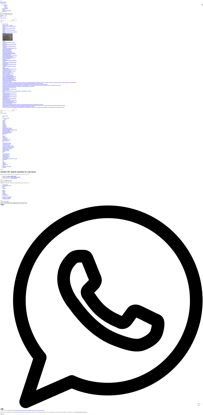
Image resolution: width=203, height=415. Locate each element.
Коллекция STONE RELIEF (8, 131)
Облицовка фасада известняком (18, 105)
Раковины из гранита (6, 86)
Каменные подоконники (7, 196)
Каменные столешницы (7, 197)
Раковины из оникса (14, 86)
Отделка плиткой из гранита (8, 106)
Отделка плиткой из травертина (18, 106)
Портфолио (5, 59)
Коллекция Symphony (6, 130)
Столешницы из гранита (7, 82)
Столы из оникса (45, 85)
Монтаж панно (48, 107)
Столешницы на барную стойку (58, 82)
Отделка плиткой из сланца (29, 106)
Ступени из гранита (36, 84)
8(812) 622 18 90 (3, 15)
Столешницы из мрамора (25, 82)
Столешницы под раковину (21, 104)
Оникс (4, 122)
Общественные (5, 137)
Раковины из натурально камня (8, 147)
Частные (4, 135)
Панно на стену (5, 104)
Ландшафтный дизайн (7, 139)
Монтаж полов (24, 107)
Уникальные (5, 138)
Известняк (4, 126)
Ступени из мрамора (43, 84)
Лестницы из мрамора (14, 84)
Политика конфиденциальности (21, 410)
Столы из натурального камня (8, 145)
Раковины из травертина (29, 86)
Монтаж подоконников (18, 107)
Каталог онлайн (6, 25)
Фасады (4, 136)
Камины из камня (6, 150)
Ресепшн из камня (6, 149)
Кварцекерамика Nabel (7, 132)
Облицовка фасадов (6, 154)
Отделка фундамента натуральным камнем (57, 105)
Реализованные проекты (7, 185)
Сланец (4, 124)
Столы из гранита (38, 85)
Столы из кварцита (24, 85)
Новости (6, 5)
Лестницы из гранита (6, 84)
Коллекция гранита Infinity (7, 128)
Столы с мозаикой (51, 85)
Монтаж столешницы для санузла (33, 107)
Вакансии (6, 7)
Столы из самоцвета (31, 85)
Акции (5, 119)
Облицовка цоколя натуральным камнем (42, 105)
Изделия (4, 186)
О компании (5, 4)
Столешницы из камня (7, 142)
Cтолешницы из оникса (48, 82)
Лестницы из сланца (22, 84)
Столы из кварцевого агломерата (15, 85)
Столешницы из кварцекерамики (70, 82)
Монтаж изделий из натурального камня (10, 158)
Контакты (4, 11)
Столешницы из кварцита (16, 82)
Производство (5, 8)
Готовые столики (57, 85)
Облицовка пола (6, 155)
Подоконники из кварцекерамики (37, 83)
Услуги (4, 151)
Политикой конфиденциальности (81, 412)
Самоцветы (5, 194)
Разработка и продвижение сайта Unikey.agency (35, 410)
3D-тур (4, 9)
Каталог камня (5, 23)
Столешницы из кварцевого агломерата (37, 82)
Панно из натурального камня (8, 146)
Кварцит (4, 123)
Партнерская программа (7, 10)
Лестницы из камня (6, 144)
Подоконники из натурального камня (24, 83)
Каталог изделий (6, 68)
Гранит (4, 120)
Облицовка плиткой (6, 156)
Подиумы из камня (39, 104)
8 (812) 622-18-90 (5, 201)
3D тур (4, 165)
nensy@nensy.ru (14, 178)
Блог (5, 6)
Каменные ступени (29, 84)
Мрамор (4, 121)
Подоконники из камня (7, 143)
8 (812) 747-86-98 (17, 177)
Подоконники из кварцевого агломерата (10, 83)
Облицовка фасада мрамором (29, 105)
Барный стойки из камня (7, 148)
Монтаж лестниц (42, 107)
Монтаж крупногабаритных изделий (57, 107)
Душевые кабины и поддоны (31, 104)
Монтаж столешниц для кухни (8, 107)
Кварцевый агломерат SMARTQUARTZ (10, 129)
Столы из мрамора (6, 85)
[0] (202, 5)
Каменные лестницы (6, 198)
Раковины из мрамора (21, 86)
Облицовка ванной (6, 153)
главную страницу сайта (11, 176)
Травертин (4, 125)
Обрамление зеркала (12, 104)
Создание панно (5, 157)
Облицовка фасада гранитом (8, 105)
